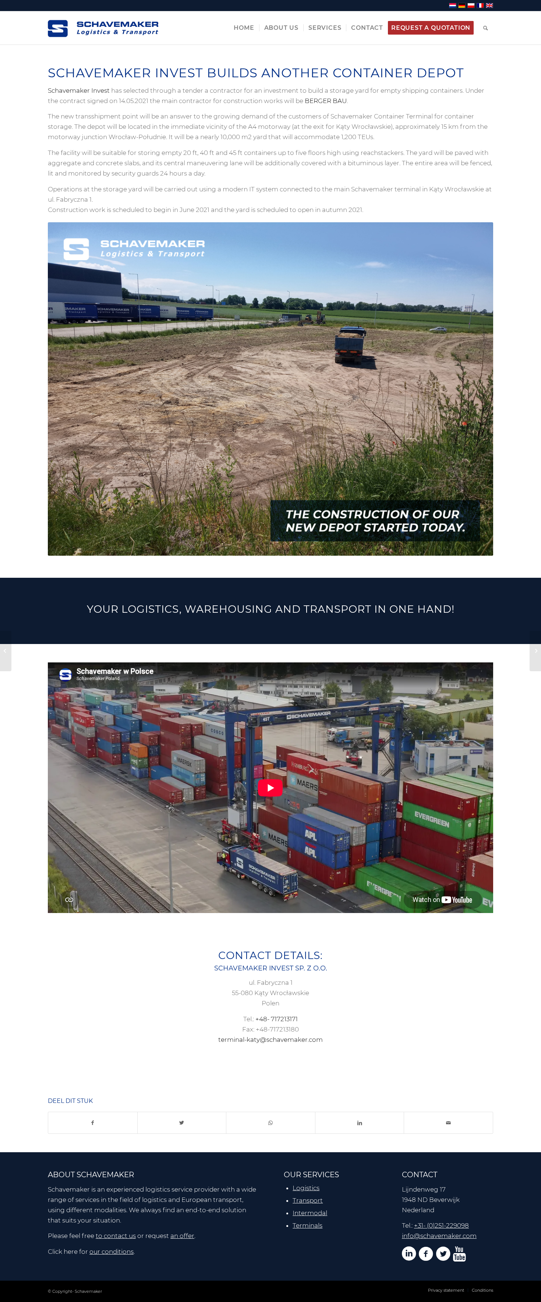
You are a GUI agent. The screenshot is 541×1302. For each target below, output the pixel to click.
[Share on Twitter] (182, 1122)
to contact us (116, 1235)
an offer (182, 1235)
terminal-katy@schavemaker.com (270, 1039)
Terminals (307, 1225)
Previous (64, 389)
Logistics (306, 1188)
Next (477, 389)
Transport (308, 1200)
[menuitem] (244, 28)
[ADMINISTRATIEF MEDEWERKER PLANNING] (5, 651)
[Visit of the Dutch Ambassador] (535, 651)
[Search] (485, 28)
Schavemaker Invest (79, 90)
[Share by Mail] (448, 1122)
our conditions (111, 1251)
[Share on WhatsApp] (270, 1122)
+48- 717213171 (276, 1019)
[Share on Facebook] (92, 1122)
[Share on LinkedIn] (359, 1122)
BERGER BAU (326, 101)
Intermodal (310, 1213)
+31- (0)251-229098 (441, 1225)
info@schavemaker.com (439, 1235)
